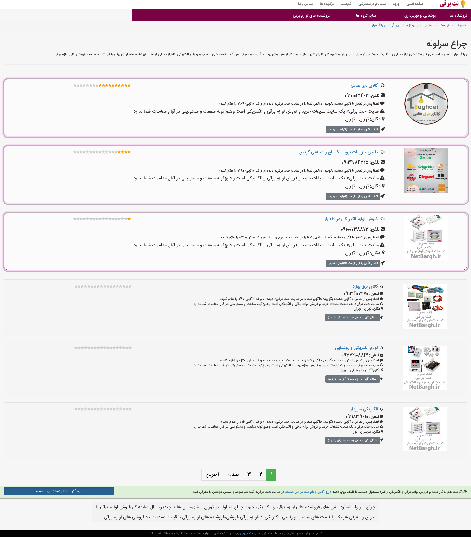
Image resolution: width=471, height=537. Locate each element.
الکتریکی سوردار (364, 409)
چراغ (396, 25)
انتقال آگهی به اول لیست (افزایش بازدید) (353, 129)
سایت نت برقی (249, 533)
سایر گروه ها (366, 16)
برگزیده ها (327, 4)
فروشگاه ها (459, 16)
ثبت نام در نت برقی (372, 4)
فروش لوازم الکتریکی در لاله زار (351, 219)
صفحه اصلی (415, 4)
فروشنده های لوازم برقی (311, 16)
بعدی (233, 474)
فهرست (346, 4)
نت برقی (461, 25)
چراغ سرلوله (377, 25)
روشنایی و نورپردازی (420, 16)
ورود (396, 4)
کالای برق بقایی (364, 85)
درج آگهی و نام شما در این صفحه (307, 492)
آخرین (212, 474)
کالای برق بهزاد (365, 286)
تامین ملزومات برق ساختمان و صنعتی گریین (338, 152)
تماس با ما (305, 4)
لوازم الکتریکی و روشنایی (356, 348)
